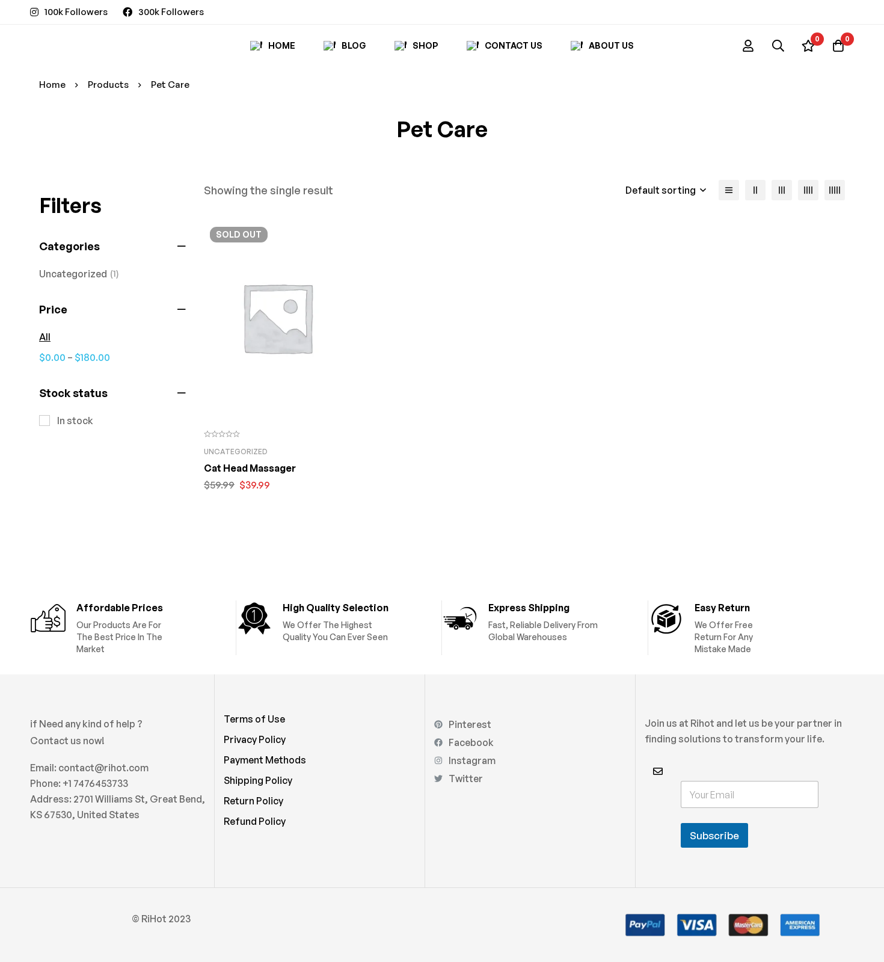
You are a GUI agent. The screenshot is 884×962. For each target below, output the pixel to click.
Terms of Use (254, 719)
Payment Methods (265, 760)
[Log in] (748, 45)
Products (108, 84)
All (45, 337)
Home (52, 84)
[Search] (778, 45)
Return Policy (253, 801)
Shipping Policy (258, 780)
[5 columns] (834, 190)
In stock (75, 421)
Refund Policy (255, 821)
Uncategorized (79, 274)
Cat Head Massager (250, 468)
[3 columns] (782, 190)
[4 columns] (808, 190)
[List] (729, 190)
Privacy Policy (255, 739)
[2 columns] (755, 190)
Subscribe (714, 835)
